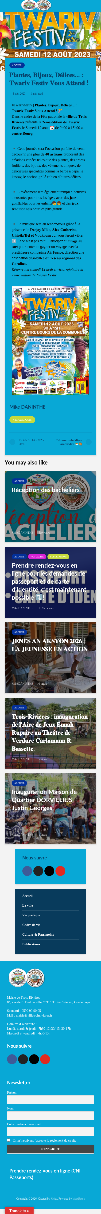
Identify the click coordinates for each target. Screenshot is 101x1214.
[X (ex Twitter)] (38, 871)
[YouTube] (60, 871)
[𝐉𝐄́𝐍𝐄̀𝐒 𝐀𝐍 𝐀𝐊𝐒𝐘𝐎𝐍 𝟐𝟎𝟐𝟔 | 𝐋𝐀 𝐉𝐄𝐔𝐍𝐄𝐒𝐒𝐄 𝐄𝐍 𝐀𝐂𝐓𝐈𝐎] (50, 657)
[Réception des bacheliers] (50, 506)
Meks (54, 1198)
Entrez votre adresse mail (24, 1124)
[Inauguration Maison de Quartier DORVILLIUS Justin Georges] (50, 808)
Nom (10, 1108)
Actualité (37, 556)
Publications (58, 556)
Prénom (12, 1092)
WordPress (79, 1198)
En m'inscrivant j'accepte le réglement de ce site (44, 1140)
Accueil (17, 65)
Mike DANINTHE (22, 532)
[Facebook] (27, 871)
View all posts (22, 420)
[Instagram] (49, 871)
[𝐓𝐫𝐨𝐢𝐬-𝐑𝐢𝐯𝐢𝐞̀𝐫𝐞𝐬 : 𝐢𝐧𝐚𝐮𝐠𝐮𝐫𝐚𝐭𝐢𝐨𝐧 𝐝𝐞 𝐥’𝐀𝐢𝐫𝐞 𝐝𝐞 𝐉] (50, 733)
